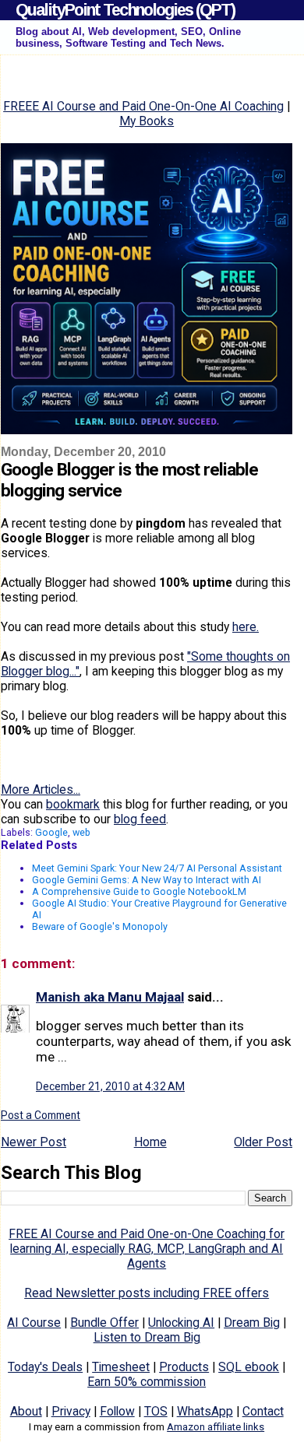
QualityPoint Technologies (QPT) (125, 9)
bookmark (73, 804)
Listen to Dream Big (147, 1337)
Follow (117, 1411)
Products (184, 1367)
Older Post (263, 1142)
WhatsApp (205, 1411)
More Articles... (40, 789)
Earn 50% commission (146, 1381)
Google (51, 832)
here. (245, 626)
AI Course (34, 1322)
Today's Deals (45, 1367)
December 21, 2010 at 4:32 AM (110, 1086)
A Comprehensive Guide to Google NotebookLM (139, 891)
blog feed (140, 819)
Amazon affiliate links (215, 1427)
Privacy (70, 1411)
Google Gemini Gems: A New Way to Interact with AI (146, 880)
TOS (156, 1411)
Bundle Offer (104, 1322)
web (81, 832)
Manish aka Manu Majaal (110, 997)
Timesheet (121, 1367)
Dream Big (252, 1322)
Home (150, 1142)
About (26, 1411)
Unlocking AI (181, 1322)
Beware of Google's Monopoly (100, 926)
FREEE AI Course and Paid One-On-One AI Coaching (143, 106)
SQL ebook (248, 1367)
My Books (146, 121)
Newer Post (33, 1142)
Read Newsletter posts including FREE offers (146, 1293)
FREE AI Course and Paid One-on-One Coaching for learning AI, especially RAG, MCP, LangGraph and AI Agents (147, 1248)
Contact (263, 1411)
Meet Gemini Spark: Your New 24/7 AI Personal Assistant (157, 868)
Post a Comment (40, 1115)
